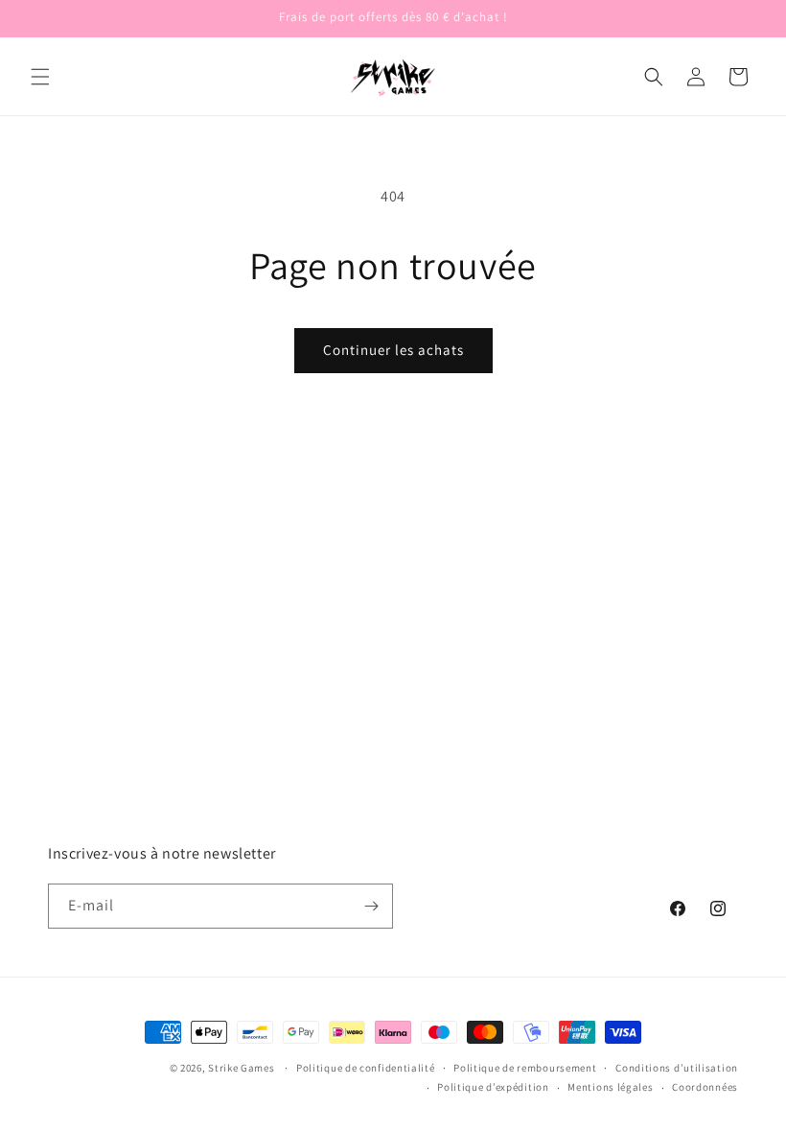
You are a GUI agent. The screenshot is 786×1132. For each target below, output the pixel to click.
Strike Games (241, 1067)
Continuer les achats (393, 350)
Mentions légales (610, 1087)
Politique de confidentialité (365, 1067)
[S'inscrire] (371, 906)
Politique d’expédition (492, 1087)
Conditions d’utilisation (676, 1067)
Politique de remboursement (524, 1067)
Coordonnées (705, 1087)
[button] (40, 77)
